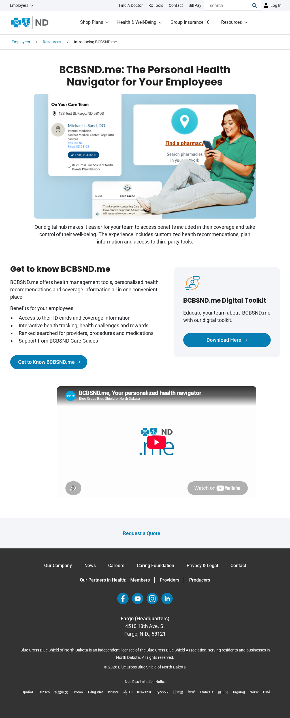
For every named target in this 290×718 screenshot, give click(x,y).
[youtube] (137, 598)
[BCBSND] (29, 22)
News (90, 565)
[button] (256, 5)
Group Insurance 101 (191, 22)
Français (206, 692)
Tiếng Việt (95, 692)
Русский (162, 692)
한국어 (223, 692)
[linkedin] (167, 598)
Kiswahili (144, 692)
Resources (231, 22)
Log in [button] (276, 5)
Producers (199, 580)
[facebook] (123, 598)
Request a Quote (141, 533)
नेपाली (191, 692)
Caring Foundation (155, 565)
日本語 (178, 692)
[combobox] (228, 5)
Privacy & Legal (202, 565)
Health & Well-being (136, 22)
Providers (169, 580)
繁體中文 (61, 692)
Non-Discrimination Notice (145, 682)
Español (26, 692)
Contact (238, 565)
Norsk (254, 692)
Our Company (58, 565)
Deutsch (43, 692)
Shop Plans (91, 22)
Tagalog (239, 692)
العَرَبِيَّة (128, 692)
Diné (266, 692)
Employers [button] (19, 5)
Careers (116, 565)
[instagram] (152, 598)
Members (140, 580)
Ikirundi (113, 692)
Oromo (77, 692)
